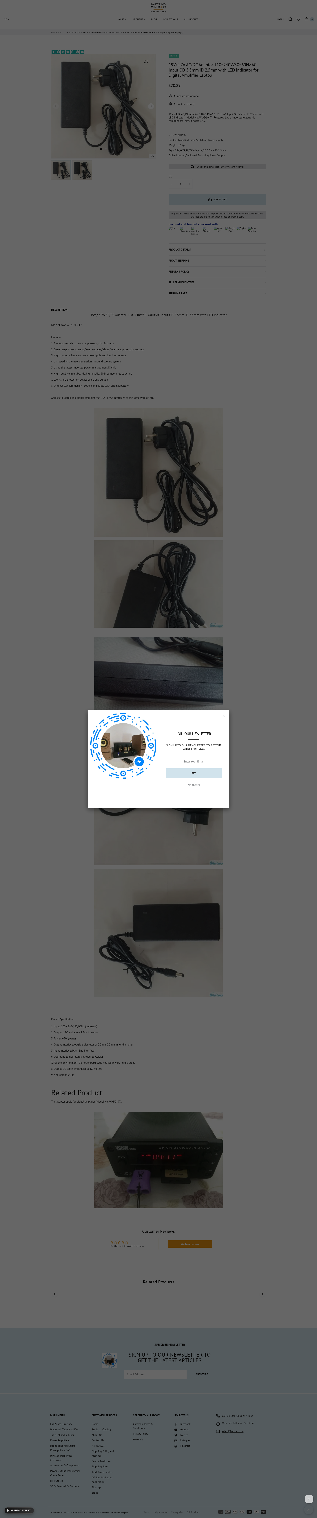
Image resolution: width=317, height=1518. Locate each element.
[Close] (223, 716)
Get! (194, 773)
